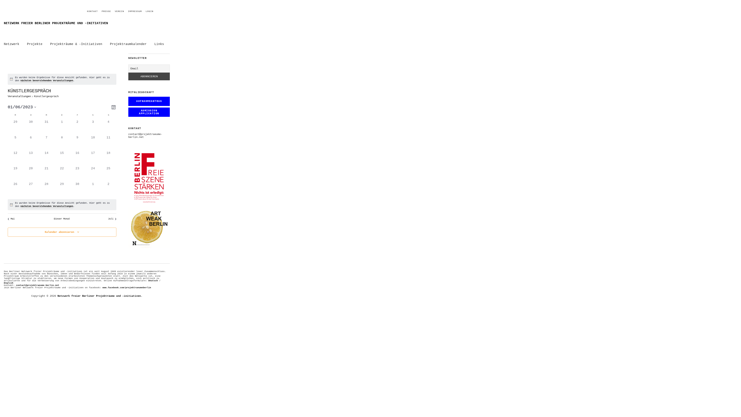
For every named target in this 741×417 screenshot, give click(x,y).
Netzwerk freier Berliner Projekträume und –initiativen (56, 23)
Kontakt (92, 11)
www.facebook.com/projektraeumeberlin (126, 287)
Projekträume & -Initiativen (76, 44)
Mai (13, 219)
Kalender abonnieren (59, 232)
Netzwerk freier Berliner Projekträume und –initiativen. (100, 296)
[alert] (62, 79)
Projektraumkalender (128, 44)
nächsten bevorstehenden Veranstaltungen (46, 80)
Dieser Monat (62, 219)
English (8, 283)
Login (149, 11)
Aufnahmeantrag (149, 101)
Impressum (135, 11)
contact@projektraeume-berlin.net (37, 285)
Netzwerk (11, 44)
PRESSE (106, 11)
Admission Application (149, 112)
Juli (110, 219)
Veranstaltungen (19, 96)
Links (159, 44)
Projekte (34, 44)
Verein (119, 11)
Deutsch (153, 281)
